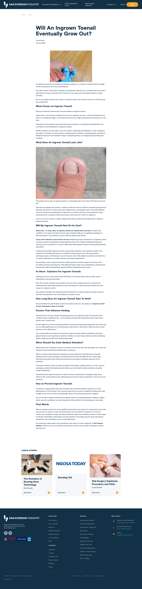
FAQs (50, 541)
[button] (50, 4)
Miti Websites (7, 579)
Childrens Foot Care (86, 541)
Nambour (51, 563)
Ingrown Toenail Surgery (88, 551)
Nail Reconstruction (86, 555)
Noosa (51, 567)
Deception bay (53, 556)
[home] (21, 5)
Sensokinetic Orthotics (89, 4)
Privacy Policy (76, 576)
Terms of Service (87, 576)
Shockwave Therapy (86, 534)
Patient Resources (54, 531)
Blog (30, 15)
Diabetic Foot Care (86, 544)
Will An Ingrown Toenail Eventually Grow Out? (48, 15)
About (123, 4)
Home (23, 15)
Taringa (51, 553)
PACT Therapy (84, 558)
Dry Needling (84, 537)
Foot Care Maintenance (87, 548)
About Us (51, 527)
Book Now (132, 4)
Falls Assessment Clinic (71, 4)
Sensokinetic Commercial (88, 527)
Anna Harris (40, 40)
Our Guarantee (53, 537)
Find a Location (53, 524)
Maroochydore (53, 560)
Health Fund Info (54, 534)
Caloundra (52, 549)
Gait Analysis (84, 531)
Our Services (53, 520)
